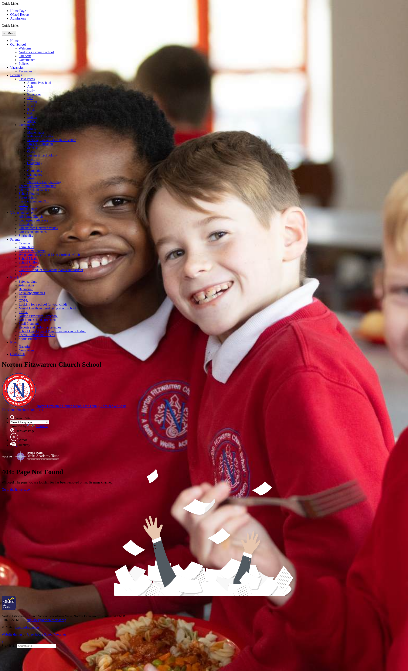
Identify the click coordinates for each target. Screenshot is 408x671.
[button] (20, 25)
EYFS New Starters (32, 251)
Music (31, 178)
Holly (31, 90)
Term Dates (26, 247)
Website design (12, 634)
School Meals (28, 258)
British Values (28, 209)
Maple (31, 121)
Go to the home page (16, 489)
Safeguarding (28, 281)
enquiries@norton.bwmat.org (46, 620)
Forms (23, 297)
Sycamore (34, 94)
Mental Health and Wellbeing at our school (47, 308)
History (32, 159)
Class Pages (27, 79)
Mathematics (35, 132)
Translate (42, 426)
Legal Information (27, 627)
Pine (30, 98)
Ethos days (26, 224)
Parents (15, 239)
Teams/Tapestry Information (37, 186)
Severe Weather (29, 266)
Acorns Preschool (39, 83)
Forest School (28, 197)
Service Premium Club (34, 201)
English (32, 128)
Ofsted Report (19, 14)
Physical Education (40, 144)
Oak (30, 113)
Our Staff (25, 56)
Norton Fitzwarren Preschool (38, 316)
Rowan (32, 102)
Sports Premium (29, 339)
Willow (32, 117)
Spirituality (26, 235)
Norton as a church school (36, 52)
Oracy (31, 151)
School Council (29, 193)
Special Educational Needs (37, 335)
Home (14, 40)
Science (32, 147)
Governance (27, 60)
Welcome (25, 48)
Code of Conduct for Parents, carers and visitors (51, 270)
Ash (30, 86)
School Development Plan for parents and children (52, 331)
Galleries (25, 346)
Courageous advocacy (33, 220)
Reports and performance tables (40, 327)
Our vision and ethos (33, 232)
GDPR (23, 300)
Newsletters (26, 350)
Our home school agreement (38, 319)
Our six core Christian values (38, 228)
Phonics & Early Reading (44, 182)
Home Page (18, 11)
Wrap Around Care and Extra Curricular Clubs (50, 255)
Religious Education (40, 136)
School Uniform (29, 262)
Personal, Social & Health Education (51, 140)
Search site (9, 645)
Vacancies (17, 67)
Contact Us (17, 354)
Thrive (23, 312)
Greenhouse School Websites (46, 634)
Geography (34, 163)
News (14, 342)
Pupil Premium (29, 323)
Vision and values (22, 212)
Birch (31, 109)
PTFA (23, 274)
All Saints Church (31, 216)
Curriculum (26, 125)
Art (29, 167)
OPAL (23, 205)
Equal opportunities (32, 293)
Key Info (16, 277)
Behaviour (26, 289)
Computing (34, 170)
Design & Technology (42, 155)
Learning (16, 75)
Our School (18, 44)
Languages (34, 174)
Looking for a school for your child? (43, 304)
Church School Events (34, 190)
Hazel (31, 105)
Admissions (18, 18)
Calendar (25, 243)
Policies (24, 63)
